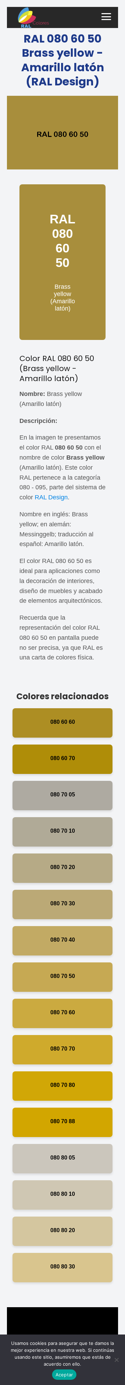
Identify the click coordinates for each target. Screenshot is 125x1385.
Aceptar (64, 1374)
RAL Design (51, 497)
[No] (116, 1359)
